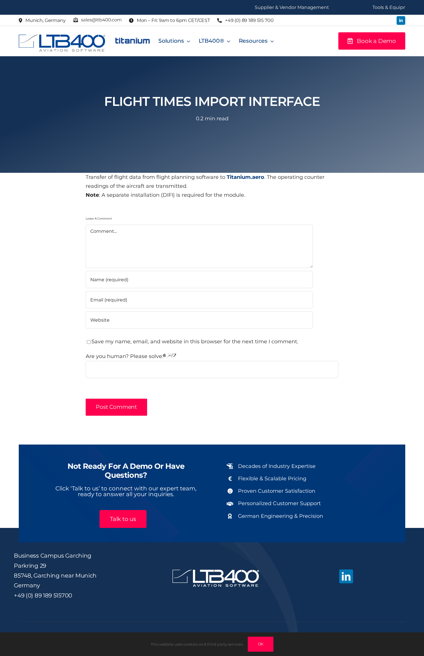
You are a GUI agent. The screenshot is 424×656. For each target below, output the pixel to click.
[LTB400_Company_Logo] (62, 37)
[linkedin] (401, 20)
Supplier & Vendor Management (272, 7)
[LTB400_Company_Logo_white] (215, 572)
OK (261, 644)
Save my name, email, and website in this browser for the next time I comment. (194, 341)
